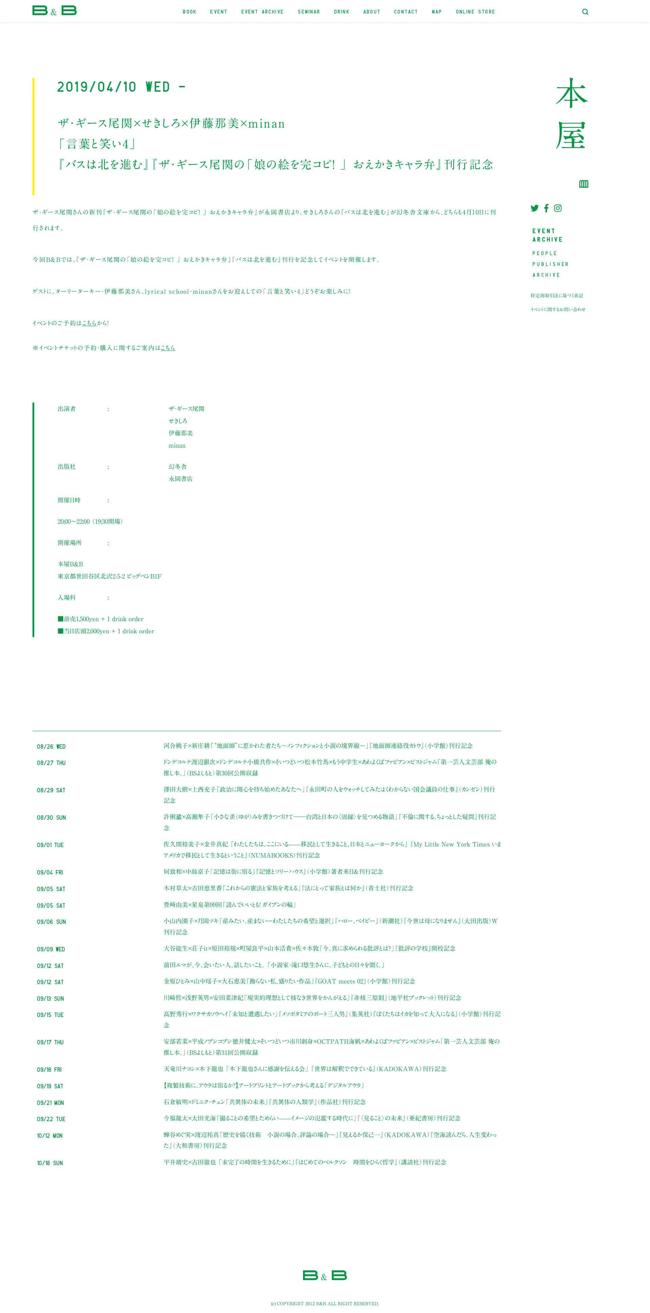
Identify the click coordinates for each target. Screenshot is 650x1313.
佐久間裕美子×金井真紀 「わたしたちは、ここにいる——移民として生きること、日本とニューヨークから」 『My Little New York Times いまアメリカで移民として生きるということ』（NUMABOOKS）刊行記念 (332, 849)
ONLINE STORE (476, 11)
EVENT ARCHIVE (263, 11)
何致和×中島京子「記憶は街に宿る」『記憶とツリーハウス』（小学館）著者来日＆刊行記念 (273, 871)
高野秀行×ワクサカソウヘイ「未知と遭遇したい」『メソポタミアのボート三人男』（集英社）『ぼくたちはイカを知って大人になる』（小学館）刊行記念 (332, 1019)
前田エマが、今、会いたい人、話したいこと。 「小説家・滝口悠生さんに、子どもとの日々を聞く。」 (274, 965)
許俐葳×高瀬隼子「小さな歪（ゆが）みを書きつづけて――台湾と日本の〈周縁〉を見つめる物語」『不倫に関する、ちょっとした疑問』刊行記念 (330, 822)
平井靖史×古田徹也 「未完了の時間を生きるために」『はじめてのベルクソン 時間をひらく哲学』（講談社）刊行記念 (305, 1162)
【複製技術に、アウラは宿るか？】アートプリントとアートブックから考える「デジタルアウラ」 (264, 1085)
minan (177, 445)
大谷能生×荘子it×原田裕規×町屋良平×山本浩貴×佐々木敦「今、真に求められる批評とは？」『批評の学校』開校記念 (310, 948)
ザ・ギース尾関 (186, 409)
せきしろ (178, 421)
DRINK (342, 11)
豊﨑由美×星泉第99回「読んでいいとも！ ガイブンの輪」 (230, 905)
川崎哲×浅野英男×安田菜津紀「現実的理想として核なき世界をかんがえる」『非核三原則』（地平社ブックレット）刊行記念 (312, 998)
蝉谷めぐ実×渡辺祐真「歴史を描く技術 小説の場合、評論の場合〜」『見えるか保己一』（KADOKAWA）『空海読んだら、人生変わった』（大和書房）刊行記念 (330, 1140)
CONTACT (406, 11)
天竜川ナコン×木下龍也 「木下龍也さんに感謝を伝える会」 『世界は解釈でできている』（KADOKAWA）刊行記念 (305, 1069)
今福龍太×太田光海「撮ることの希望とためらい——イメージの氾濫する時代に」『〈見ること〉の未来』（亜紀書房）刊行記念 (312, 1118)
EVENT (219, 11)
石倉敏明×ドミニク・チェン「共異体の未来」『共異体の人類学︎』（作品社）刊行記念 (265, 1102)
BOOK (190, 11)
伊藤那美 (181, 433)
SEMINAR (309, 11)
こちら (89, 323)
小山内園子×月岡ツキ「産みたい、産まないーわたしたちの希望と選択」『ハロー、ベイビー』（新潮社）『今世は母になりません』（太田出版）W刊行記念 (331, 926)
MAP (437, 11)
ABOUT (372, 11)
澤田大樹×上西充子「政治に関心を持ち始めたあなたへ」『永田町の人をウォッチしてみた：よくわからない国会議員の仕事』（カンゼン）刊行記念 (329, 794)
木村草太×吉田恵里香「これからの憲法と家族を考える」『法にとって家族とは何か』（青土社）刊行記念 (289, 888)
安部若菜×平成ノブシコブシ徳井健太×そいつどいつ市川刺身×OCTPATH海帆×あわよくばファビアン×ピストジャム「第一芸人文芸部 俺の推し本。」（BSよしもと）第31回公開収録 (332, 1046)
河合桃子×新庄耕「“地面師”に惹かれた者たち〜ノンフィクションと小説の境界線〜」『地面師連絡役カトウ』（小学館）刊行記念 (318, 746)
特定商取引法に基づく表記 (556, 295)
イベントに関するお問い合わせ (558, 309)
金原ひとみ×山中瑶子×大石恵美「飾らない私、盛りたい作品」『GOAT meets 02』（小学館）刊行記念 (289, 981)
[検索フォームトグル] (585, 12)
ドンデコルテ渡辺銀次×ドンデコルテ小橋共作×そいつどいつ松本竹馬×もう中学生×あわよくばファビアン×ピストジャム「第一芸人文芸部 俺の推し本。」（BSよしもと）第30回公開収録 (330, 767)
